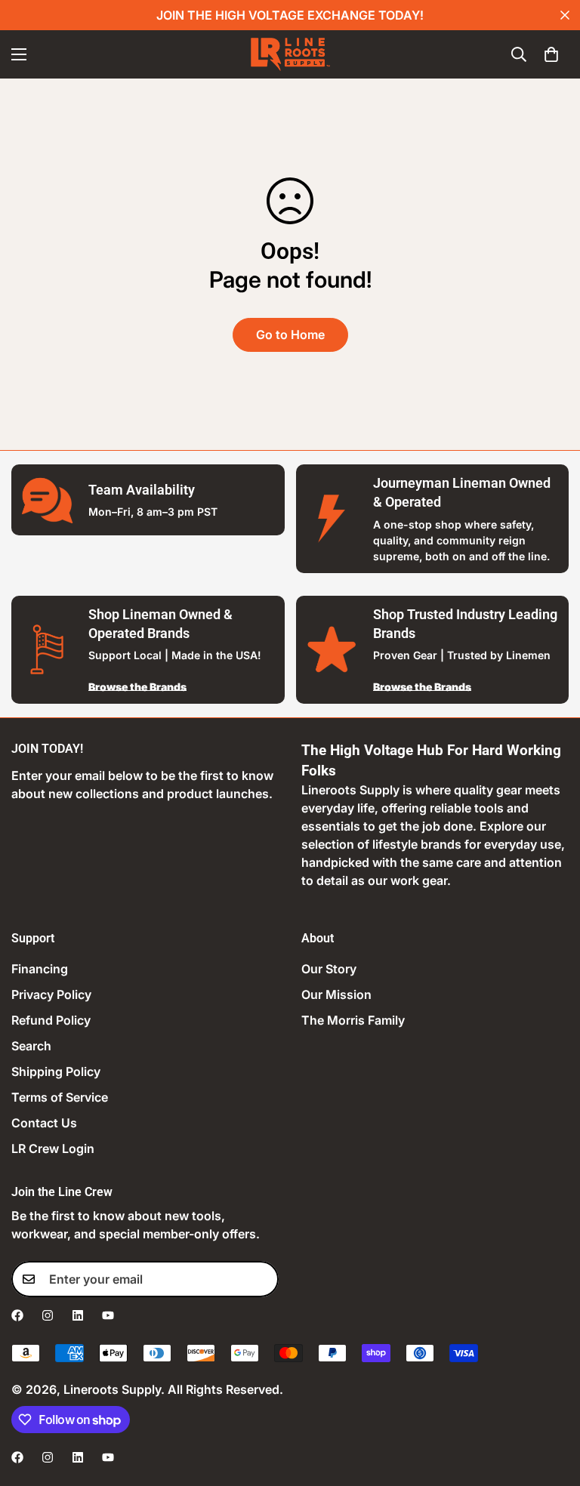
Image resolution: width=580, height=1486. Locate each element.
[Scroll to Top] (550, 1403)
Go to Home (290, 334)
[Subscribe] (262, 1279)
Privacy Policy (51, 994)
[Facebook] (17, 1315)
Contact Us (44, 1122)
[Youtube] (108, 1315)
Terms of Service (59, 1097)
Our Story (328, 968)
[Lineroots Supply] (290, 54)
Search (31, 1045)
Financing (39, 968)
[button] (551, 54)
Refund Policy (51, 1020)
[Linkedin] (78, 1315)
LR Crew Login (52, 1148)
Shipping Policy (55, 1071)
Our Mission (336, 994)
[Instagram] (48, 1315)
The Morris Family (353, 1020)
